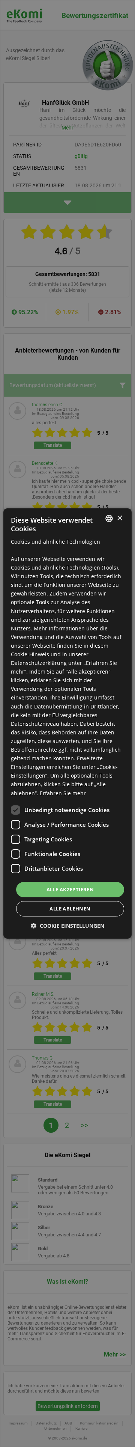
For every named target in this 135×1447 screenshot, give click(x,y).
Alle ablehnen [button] (70, 908)
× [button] (119, 518)
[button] (67, 925)
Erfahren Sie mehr (63, 792)
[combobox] (109, 518)
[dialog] (67, 723)
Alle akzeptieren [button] (70, 889)
